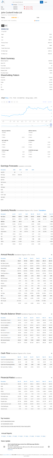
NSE (3, 25)
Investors (21, 4)
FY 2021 (26, 436)
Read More (10, 449)
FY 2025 (3, 436)
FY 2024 (9, 436)
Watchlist (37, 20)
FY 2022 (20, 436)
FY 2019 (37, 436)
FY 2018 (43, 436)
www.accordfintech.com (7, 454)
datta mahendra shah (7, 421)
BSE (6, 25)
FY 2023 (15, 436)
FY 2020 (32, 436)
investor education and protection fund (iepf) (16, 426)
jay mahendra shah (7, 424)
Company (15, 4)
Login (46, 2)
